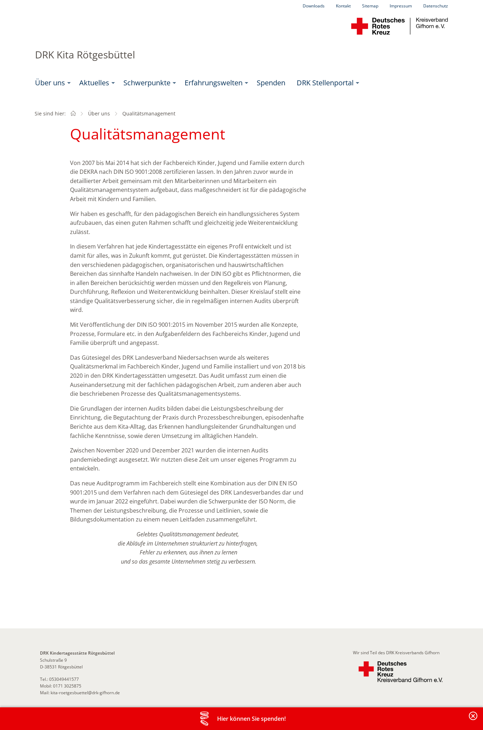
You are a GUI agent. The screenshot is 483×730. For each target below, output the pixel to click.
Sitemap (370, 6)
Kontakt (343, 6)
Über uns (50, 82)
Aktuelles (94, 82)
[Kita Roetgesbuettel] (73, 113)
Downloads (314, 6)
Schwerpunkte (146, 82)
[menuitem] (51, 83)
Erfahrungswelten (214, 82)
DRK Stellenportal (325, 82)
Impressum (401, 6)
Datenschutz (435, 6)
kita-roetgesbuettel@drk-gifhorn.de (85, 693)
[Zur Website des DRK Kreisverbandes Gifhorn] (400, 672)
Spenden (271, 82)
